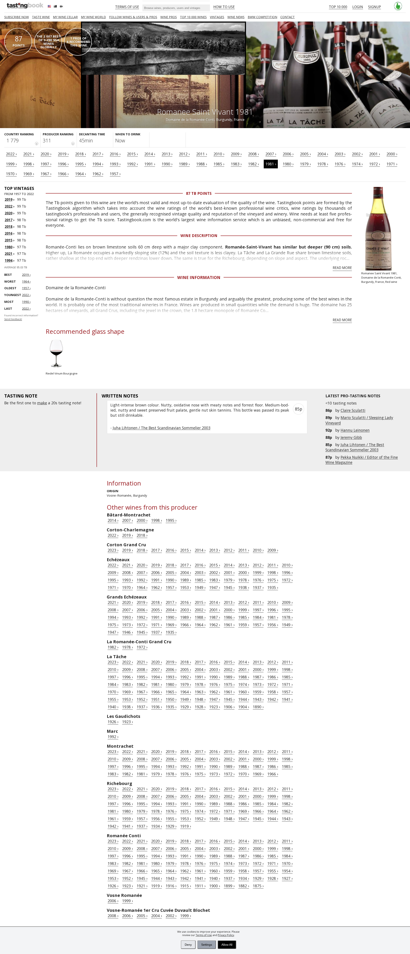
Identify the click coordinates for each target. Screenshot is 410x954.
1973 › (127, 624)
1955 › (113, 699)
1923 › (214, 706)
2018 (8, 226)
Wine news (236, 17)
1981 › (270, 163)
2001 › (374, 153)
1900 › (214, 885)
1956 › (272, 624)
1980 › (288, 163)
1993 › (115, 163)
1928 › (200, 706)
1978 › (322, 163)
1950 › (171, 699)
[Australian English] (56, 7)
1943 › (258, 699)
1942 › (272, 699)
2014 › (149, 153)
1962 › (97, 173)
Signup (374, 6)
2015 (8, 240)
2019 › (63, 153)
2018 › (80, 153)
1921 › (142, 885)
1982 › (253, 163)
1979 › (305, 163)
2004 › (322, 153)
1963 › (200, 691)
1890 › (258, 706)
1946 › (127, 632)
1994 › (97, 163)
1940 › (113, 706)
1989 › (184, 163)
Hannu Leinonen (355, 430)
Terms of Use (204, 935)
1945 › (229, 587)
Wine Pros (168, 17)
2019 (8, 199)
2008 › (253, 153)
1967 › (46, 173)
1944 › (243, 699)
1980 (8, 247)
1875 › (258, 885)
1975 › (272, 580)
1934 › (156, 826)
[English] (50, 7)
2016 (8, 233)
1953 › (185, 587)
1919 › (185, 826)
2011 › (201, 153)
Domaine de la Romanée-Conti (190, 119)
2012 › (184, 153)
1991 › (149, 163)
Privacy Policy (226, 935)
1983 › (236, 163)
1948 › (200, 699)
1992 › (132, 163)
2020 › (46, 153)
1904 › (243, 706)
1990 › (167, 163)
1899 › (229, 885)
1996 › (63, 163)
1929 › (185, 706)
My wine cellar (65, 17)
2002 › (357, 153)
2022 (8, 206)
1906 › (229, 706)
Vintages (217, 17)
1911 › (200, 885)
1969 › (28, 173)
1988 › (201, 163)
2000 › (392, 153)
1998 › (28, 163)
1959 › (243, 624)
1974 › (357, 163)
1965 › (171, 691)
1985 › (219, 163)
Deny (188, 944)
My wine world (93, 17)
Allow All (226, 944)
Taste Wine (41, 17)
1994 (8, 260)
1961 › (229, 624)
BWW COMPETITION (262, 17)
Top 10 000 (338, 6)
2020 (8, 213)
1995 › (80, 163)
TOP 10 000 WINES (193, 17)
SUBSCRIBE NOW (16, 17)
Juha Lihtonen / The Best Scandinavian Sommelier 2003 (354, 447)
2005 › (305, 153)
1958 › (272, 691)
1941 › (287, 699)
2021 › (28, 153)
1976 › (340, 163)
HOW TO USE (224, 6)
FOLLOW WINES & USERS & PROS (133, 17)
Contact (287, 17)
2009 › (236, 153)
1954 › (287, 870)
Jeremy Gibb (351, 437)
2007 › (270, 153)
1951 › (156, 699)
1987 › (214, 617)
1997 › (46, 163)
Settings (206, 944)
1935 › (272, 587)
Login (357, 6)
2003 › (340, 153)
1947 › (214, 587)
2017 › (97, 153)
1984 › (258, 617)
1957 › (115, 173)
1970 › (11, 173)
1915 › (185, 885)
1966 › (63, 173)
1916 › (171, 885)
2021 (8, 253)
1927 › (287, 878)
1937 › (258, 587)
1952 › (142, 699)
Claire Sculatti (353, 410)
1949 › (200, 587)
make (42, 402)
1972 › (374, 163)
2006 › (288, 153)
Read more (342, 267)
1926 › (113, 721)
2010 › (219, 153)
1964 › (80, 173)
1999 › (11, 163)
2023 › (113, 550)
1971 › (392, 163)
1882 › (243, 885)
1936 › (156, 706)
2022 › (11, 153)
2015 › (132, 153)
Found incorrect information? (21, 317)
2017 (8, 220)
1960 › (243, 691)
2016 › (115, 153)
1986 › (229, 617)
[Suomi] (62, 7)
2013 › (167, 153)
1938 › (243, 587)
